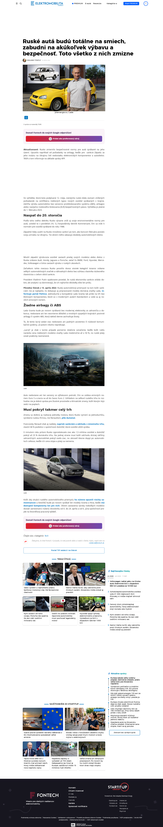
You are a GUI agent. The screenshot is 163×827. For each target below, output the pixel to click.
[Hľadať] (21, 3)
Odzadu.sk (113, 803)
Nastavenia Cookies (49, 817)
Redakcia (73, 797)
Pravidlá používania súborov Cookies (89, 817)
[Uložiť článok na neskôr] (26, 117)
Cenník (72, 800)
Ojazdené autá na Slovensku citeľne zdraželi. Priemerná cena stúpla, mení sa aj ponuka (125, 724)
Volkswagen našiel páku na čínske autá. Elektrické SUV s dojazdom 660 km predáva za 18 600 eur (125, 584)
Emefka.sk (123, 803)
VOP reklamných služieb (95, 820)
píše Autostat (68, 418)
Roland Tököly (34, 60)
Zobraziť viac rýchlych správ (124, 732)
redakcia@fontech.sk (96, 543)
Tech (46, 535)
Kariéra (72, 803)
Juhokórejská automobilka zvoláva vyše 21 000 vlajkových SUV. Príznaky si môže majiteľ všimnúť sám (125, 595)
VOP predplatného (126, 817)
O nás (71, 794)
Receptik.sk (124, 808)
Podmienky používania (110, 817)
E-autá (88, 3)
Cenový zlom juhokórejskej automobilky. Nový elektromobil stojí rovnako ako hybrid (124, 607)
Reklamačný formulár (77, 820)
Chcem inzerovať (76, 791)
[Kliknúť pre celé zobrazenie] (64, 88)
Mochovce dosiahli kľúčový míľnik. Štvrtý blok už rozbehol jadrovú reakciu (124, 717)
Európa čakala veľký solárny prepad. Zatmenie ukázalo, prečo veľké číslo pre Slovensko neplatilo (125, 681)
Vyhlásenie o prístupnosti (66, 817)
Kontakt (72, 788)
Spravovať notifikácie (78, 806)
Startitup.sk (113, 800)
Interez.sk (123, 800)
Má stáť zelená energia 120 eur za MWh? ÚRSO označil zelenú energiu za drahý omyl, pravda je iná (125, 696)
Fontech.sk (113, 806)
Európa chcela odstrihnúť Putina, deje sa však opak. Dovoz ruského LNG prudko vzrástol (125, 704)
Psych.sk (123, 811)
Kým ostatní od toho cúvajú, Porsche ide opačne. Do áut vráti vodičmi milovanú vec (124, 617)
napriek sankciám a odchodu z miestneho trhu (80, 424)
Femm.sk (123, 806)
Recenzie (97, 3)
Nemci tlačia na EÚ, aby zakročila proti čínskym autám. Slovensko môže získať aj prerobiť (125, 627)
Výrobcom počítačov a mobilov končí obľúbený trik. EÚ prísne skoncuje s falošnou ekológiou (124, 688)
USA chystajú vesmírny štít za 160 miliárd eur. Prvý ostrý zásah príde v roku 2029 (125, 711)
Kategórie (111, 3)
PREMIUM (78, 3)
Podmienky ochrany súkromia (31, 817)
